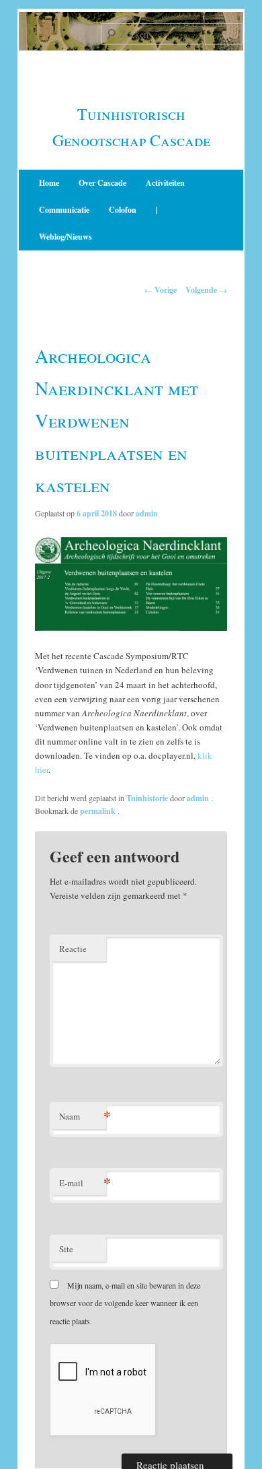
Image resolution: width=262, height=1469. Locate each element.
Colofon (122, 209)
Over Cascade (102, 183)
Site (66, 1249)
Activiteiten (165, 183)
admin (147, 513)
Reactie (73, 949)
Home (49, 183)
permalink (99, 811)
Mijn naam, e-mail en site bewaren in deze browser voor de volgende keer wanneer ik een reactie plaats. (125, 1303)
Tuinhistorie (147, 798)
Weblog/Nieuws (65, 236)
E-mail (82, 1182)
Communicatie (64, 209)
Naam (82, 1116)
